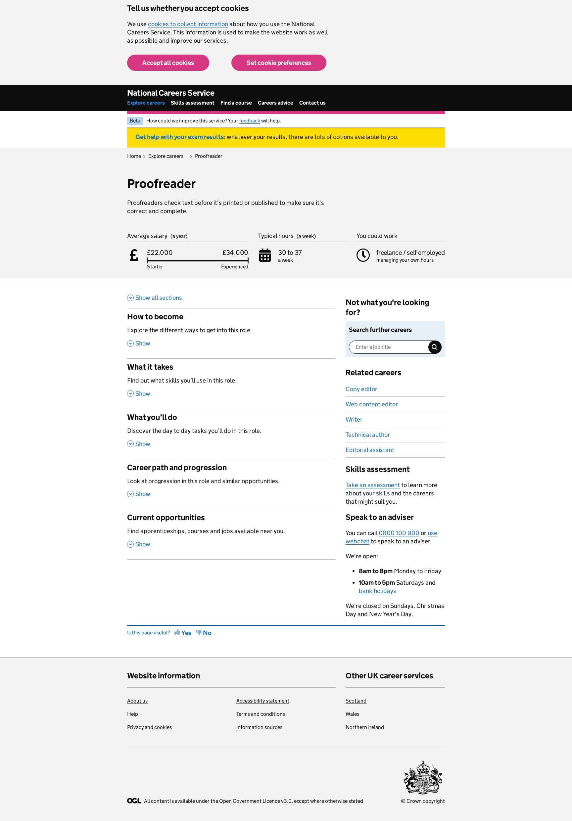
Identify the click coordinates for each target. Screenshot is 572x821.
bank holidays (377, 591)
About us (137, 701)
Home (134, 156)
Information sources (259, 727)
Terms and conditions (260, 714)
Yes (186, 633)
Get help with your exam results (179, 137)
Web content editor (372, 404)
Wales (352, 714)
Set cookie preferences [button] (279, 63)
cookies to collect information (188, 24)
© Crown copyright (423, 801)
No (207, 633)
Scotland (356, 701)
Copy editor (361, 389)
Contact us (312, 103)
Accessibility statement (262, 701)
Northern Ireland (365, 727)
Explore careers (146, 103)
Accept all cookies (168, 63)
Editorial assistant (370, 450)
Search (435, 347)
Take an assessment (373, 485)
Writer (354, 419)
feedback (249, 120)
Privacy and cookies (149, 727)
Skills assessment (193, 103)
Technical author (368, 434)
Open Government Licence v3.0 (255, 801)
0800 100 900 (399, 533)
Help (132, 714)
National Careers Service (171, 93)
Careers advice (275, 103)
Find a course (236, 103)
